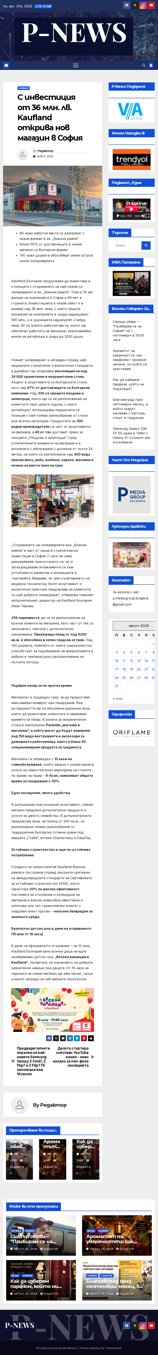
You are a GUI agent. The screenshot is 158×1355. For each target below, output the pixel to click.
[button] (143, 65)
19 (131, 669)
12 (131, 661)
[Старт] (118, 216)
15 (153, 661)
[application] (132, 209)
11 (124, 661)
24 (117, 678)
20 (139, 669)
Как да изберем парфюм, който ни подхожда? (128, 384)
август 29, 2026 (102, 1293)
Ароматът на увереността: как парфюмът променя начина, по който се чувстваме (130, 360)
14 (146, 661)
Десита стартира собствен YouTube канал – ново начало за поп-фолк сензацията (71, 1056)
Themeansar (113, 1348)
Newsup (95, 1348)
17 (116, 669)
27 (139, 678)
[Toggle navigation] (76, 65)
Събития (106, 1275)
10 (116, 661)
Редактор (45, 151)
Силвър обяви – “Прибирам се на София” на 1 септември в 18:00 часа (128, 331)
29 (154, 678)
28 (146, 678)
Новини (23, 88)
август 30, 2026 (26, 1248)
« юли (117, 698)
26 (131, 678)
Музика (16, 1231)
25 (124, 678)
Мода (91, 1231)
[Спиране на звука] (143, 216)
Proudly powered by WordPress (57, 1348)
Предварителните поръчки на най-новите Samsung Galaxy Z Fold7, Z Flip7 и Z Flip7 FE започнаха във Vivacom (33, 1061)
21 (146, 669)
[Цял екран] (147, 216)
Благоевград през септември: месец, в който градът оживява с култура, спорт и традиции (130, 409)
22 (154, 669)
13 (139, 661)
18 (124, 669)
